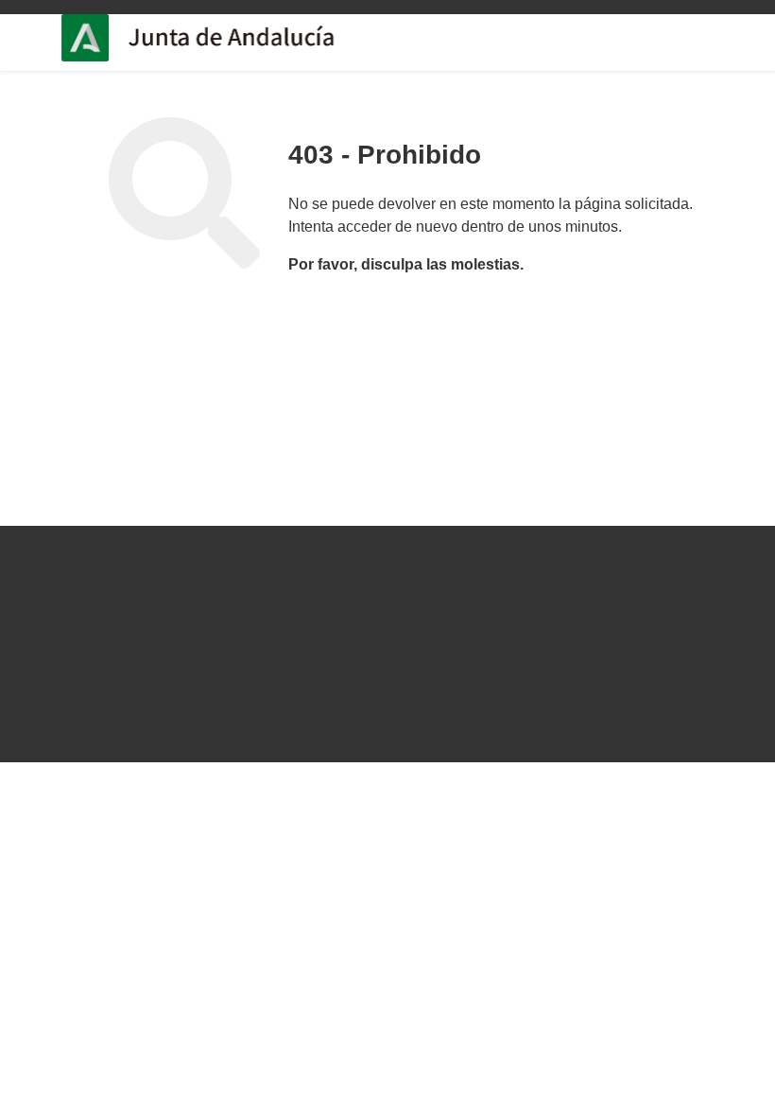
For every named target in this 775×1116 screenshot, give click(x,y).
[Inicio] (256, 37)
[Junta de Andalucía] (94, 37)
